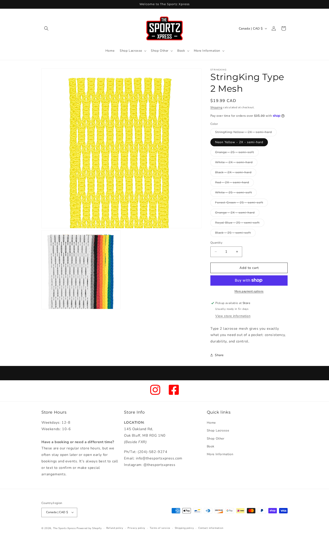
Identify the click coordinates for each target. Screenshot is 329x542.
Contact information (210, 527)
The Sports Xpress (64, 528)
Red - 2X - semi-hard (234, 183)
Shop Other (215, 438)
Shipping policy (184, 527)
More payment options (249, 291)
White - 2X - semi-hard (236, 163)
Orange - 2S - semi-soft (237, 153)
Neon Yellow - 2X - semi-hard (239, 142)
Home (211, 423)
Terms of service (160, 527)
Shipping (216, 107)
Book (210, 446)
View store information (232, 316)
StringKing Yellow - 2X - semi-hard (246, 133)
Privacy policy (136, 527)
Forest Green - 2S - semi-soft (241, 203)
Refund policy (114, 527)
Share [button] (219, 355)
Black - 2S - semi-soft (235, 233)
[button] (46, 28)
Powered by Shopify (89, 528)
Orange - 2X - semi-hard (237, 213)
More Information (220, 454)
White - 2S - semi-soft (236, 193)
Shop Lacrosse (218, 431)
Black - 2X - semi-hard (235, 173)
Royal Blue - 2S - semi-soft (239, 223)
